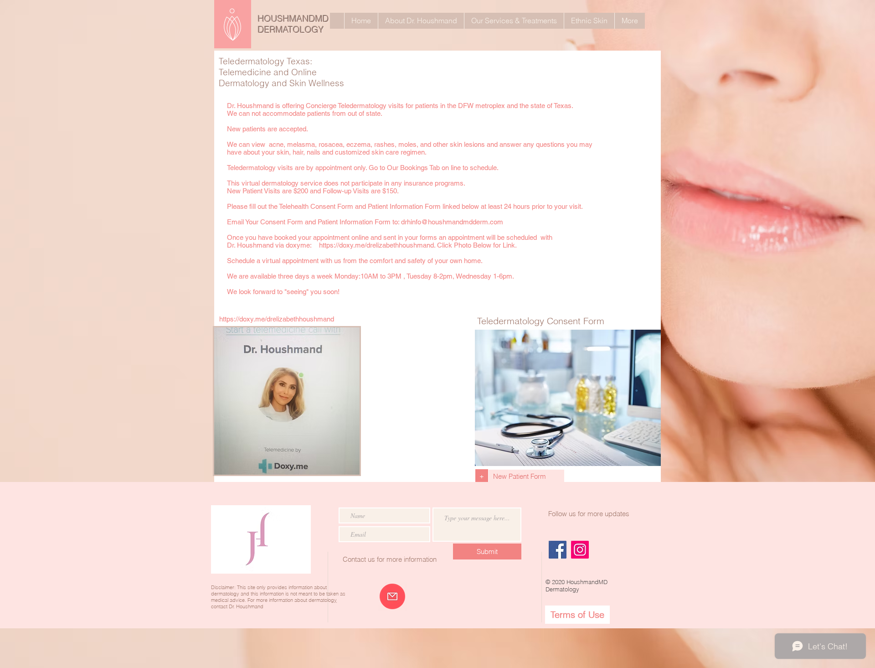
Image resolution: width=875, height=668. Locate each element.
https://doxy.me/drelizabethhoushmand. (377, 245)
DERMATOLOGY (291, 29)
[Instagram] (580, 550)
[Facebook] (557, 550)
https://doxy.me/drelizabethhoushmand (276, 319)
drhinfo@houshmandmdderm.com (452, 222)
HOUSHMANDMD (293, 18)
